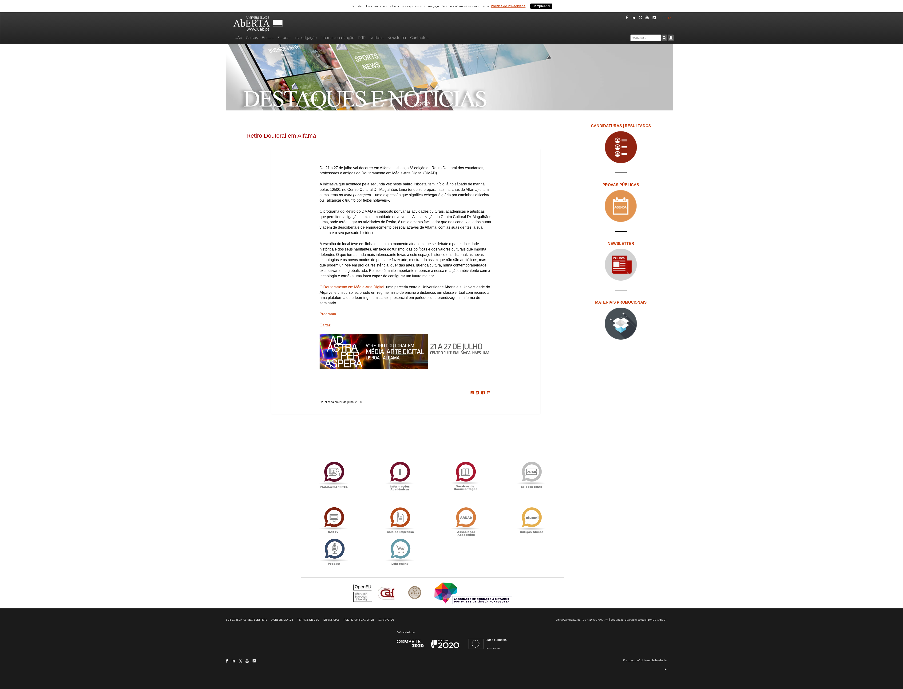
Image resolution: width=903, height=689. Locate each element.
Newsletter (396, 37)
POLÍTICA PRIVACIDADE (359, 619)
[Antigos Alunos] (531, 520)
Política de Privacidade (508, 6)
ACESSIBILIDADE (282, 619)
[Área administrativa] (665, 669)
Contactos (419, 37)
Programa (328, 314)
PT (664, 17)
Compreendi (541, 6)
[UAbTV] (334, 520)
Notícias (376, 37)
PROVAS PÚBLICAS (620, 185)
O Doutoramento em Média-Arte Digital (352, 287)
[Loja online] (399, 552)
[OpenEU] (363, 593)
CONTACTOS (386, 619)
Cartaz (325, 325)
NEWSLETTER (621, 244)
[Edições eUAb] (531, 475)
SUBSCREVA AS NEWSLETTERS (246, 619)
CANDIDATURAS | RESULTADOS (621, 126)
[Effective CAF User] (387, 593)
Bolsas (267, 37)
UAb (238, 37)
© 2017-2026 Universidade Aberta (645, 660)
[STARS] (415, 593)
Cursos (252, 37)
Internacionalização (337, 37)
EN (670, 17)
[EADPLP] (473, 593)
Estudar (284, 37)
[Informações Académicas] (399, 475)
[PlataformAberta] (334, 475)
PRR (362, 37)
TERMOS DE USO (308, 619)
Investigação (305, 37)
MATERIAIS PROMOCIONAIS (621, 302)
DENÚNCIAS (331, 619)
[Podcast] (334, 552)
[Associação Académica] (465, 520)
